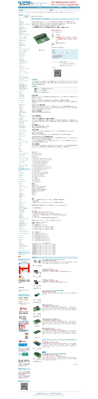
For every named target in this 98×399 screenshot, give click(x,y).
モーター (21, 75)
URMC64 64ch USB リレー (44, 240)
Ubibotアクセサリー (23, 246)
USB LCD (21, 29)
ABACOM (21, 175)
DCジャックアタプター (50, 202)
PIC (20, 138)
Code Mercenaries (23, 231)
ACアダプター (22, 115)
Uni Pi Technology (24, 233)
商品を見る (37, 326)
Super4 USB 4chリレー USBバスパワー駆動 (52, 353)
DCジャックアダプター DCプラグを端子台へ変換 (52, 290)
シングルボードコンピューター (24, 69)
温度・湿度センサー (23, 84)
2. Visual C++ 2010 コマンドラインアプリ (42, 159)
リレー (20, 64)
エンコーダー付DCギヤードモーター (24, 79)
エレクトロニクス (23, 130)
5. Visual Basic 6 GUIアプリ (39, 163)
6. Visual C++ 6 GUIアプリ (39, 165)
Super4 (60, 205)
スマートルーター (23, 71)
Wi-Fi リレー (22, 52)
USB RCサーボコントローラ (24, 35)
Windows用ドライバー (36, 154)
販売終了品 (21, 166)
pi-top (21, 235)
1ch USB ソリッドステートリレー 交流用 (46, 245)
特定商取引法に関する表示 (56, 393)
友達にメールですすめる (67, 65)
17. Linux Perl (36, 180)
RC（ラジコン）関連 (23, 141)
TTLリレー (21, 93)
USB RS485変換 (22, 31)
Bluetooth (21, 55)
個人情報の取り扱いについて (43, 393)
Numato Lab (22, 202)
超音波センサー (22, 196)
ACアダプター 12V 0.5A (47, 269)
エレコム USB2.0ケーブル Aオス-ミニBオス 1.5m (53, 259)
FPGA (20, 214)
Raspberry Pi (51, 12)
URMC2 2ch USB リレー (42, 233)
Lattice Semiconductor (23, 111)
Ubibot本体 (22, 244)
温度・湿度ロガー (23, 127)
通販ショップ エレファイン (40, 3)
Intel (20, 109)
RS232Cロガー (22, 125)
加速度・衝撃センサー (24, 88)
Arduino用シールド (23, 61)
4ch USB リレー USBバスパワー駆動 (45, 229)
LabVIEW (61, 12)
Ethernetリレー (23, 40)
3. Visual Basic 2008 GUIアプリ (40, 161)
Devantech (21, 190)
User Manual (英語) (37, 153)
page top (76, 364)
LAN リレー (42, 12)
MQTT (34, 12)
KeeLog (21, 227)
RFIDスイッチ (22, 134)
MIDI (20, 145)
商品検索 (21, 10)
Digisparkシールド (23, 223)
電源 (20, 114)
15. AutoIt (35, 177)
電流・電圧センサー (23, 87)
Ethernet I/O (22, 38)
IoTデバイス (22, 98)
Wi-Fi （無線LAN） (23, 50)
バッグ (20, 163)
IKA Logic (21, 179)
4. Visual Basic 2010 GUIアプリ (40, 162)
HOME (32, 16)
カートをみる (38, 7)
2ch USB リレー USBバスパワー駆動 (45, 227)
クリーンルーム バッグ (70, 12)
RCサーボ (21, 139)
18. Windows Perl (36, 181)
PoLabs (21, 177)
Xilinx (21, 108)
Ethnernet (21, 95)
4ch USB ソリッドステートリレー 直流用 (46, 249)
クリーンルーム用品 (23, 158)
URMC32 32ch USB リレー (44, 239)
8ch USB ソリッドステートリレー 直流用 (46, 252)
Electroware (22, 229)
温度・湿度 (21, 122)
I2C (46, 12)
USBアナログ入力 (23, 28)
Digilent (21, 237)
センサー (21, 82)
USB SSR (21, 22)
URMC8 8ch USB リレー (42, 236)
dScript (21, 193)
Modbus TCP (22, 45)
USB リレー (29, 12)
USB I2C (21, 32)
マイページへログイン (49, 7)
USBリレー (21, 21)
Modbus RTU (22, 44)
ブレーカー (21, 117)
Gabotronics (22, 181)
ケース (20, 200)
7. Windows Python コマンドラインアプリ (42, 166)
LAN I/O (37, 12)
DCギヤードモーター (23, 76)
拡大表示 (43, 50)
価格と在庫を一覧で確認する (58, 47)
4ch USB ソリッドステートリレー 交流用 (46, 251)
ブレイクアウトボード (24, 153)
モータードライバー (23, 186)
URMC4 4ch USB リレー (42, 234)
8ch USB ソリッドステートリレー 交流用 (46, 254)
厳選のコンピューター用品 (36, 5)
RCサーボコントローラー (24, 49)
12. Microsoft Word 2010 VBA (39, 173)
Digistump (21, 220)
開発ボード (21, 217)
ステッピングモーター (24, 80)
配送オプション (22, 254)
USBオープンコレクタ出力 (24, 25)
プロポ (20, 143)
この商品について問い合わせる (68, 63)
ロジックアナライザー (24, 120)
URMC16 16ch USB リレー (44, 237)
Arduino (56, 12)
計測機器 (21, 119)
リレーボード (22, 90)
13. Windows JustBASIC (38, 174)
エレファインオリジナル (24, 250)
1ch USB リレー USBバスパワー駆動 (45, 226)
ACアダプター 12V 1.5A (47, 279)
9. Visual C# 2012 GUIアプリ (39, 169)
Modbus (21, 42)
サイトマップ (76, 7)
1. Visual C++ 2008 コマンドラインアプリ (42, 158)
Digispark (21, 59)
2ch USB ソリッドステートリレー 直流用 (46, 247)
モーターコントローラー (24, 72)
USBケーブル (22, 104)
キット (20, 188)
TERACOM (21, 173)
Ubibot (21, 243)
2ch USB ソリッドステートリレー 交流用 (46, 248)
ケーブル (21, 102)
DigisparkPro (22, 225)
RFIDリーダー (22, 132)
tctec (20, 171)
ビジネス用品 (22, 161)
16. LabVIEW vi (36, 179)
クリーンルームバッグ (24, 160)
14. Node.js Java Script (38, 176)
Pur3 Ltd (21, 248)
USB (20, 19)
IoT (64, 12)
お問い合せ (68, 7)
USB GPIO (21, 27)
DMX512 (21, 151)
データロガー (22, 124)
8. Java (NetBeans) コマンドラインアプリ (42, 168)
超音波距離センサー (23, 85)
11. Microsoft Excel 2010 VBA (40, 172)
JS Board (21, 100)
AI (19, 147)
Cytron (21, 183)
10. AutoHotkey (36, 170)
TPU (20, 149)
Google (21, 239)
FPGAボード (21, 106)
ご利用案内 (59, 7)
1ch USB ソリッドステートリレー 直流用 (46, 244)
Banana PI (21, 66)
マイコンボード (22, 136)
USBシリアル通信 (23, 37)
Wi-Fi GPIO (22, 54)
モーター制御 (22, 155)
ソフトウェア (22, 129)
